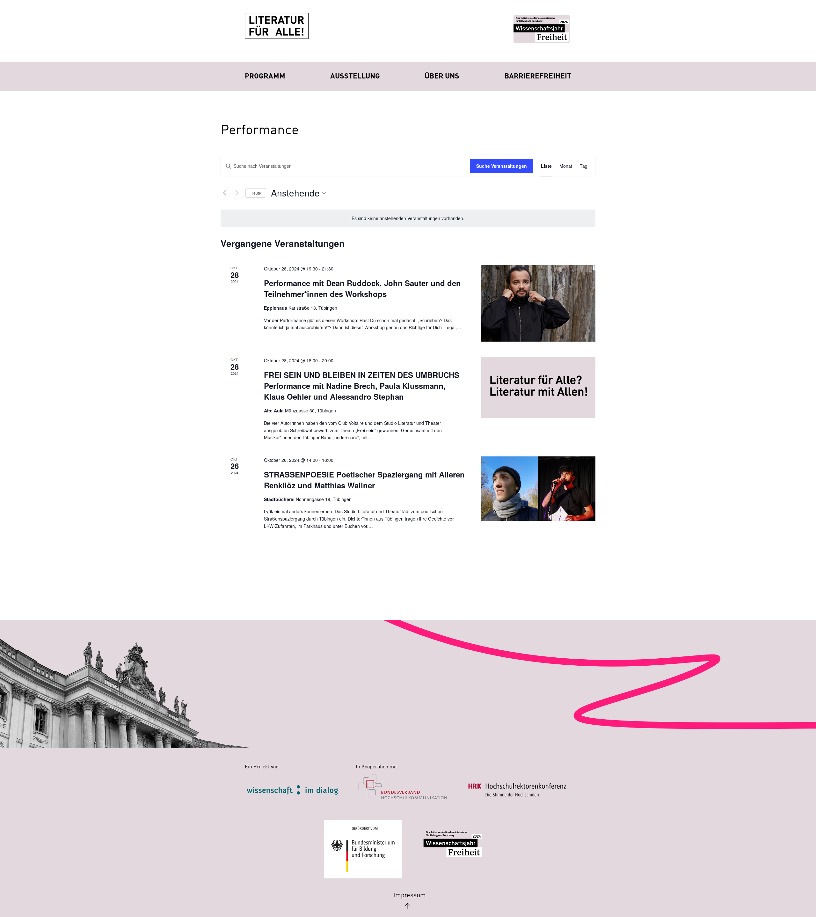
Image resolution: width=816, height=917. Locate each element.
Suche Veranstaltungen (501, 166)
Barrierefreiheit (537, 76)
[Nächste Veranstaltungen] (237, 193)
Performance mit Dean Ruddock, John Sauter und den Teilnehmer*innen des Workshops (362, 288)
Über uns (442, 76)
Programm (265, 76)
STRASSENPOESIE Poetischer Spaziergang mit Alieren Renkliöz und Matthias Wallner (364, 480)
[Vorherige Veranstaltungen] (224, 193)
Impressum (409, 895)
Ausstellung (355, 76)
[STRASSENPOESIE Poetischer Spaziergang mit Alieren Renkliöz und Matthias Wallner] (538, 488)
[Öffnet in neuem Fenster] (299, 789)
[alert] (408, 218)
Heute (256, 193)
